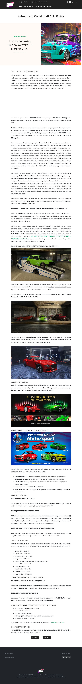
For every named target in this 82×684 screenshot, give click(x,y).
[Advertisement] (41, 103)
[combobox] (76, 2)
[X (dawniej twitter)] (63, 657)
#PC (13, 71)
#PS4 (25, 71)
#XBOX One (19, 71)
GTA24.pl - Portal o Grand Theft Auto (40, 674)
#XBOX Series (30, 71)
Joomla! (18, 676)
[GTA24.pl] (10, 4)
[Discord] (69, 657)
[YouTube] (66, 657)
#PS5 (37, 71)
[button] (28, 6)
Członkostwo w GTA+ (57, 622)
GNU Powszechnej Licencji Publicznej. (57, 676)
